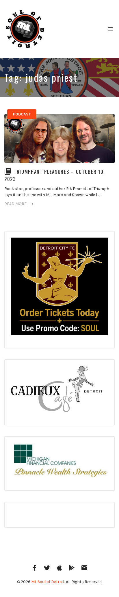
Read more (15, 203)
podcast (22, 114)
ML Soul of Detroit (47, 581)
